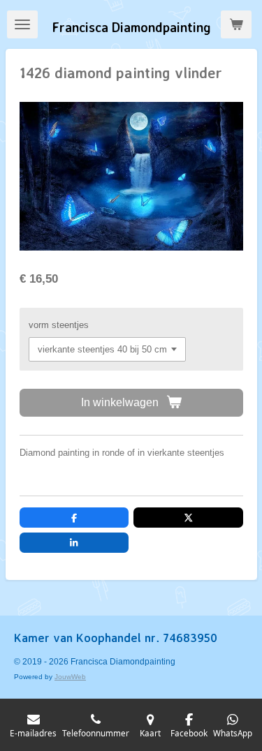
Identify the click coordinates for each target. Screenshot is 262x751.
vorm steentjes (59, 325)
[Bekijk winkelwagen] (236, 24)
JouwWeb (70, 677)
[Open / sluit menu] (22, 24)
